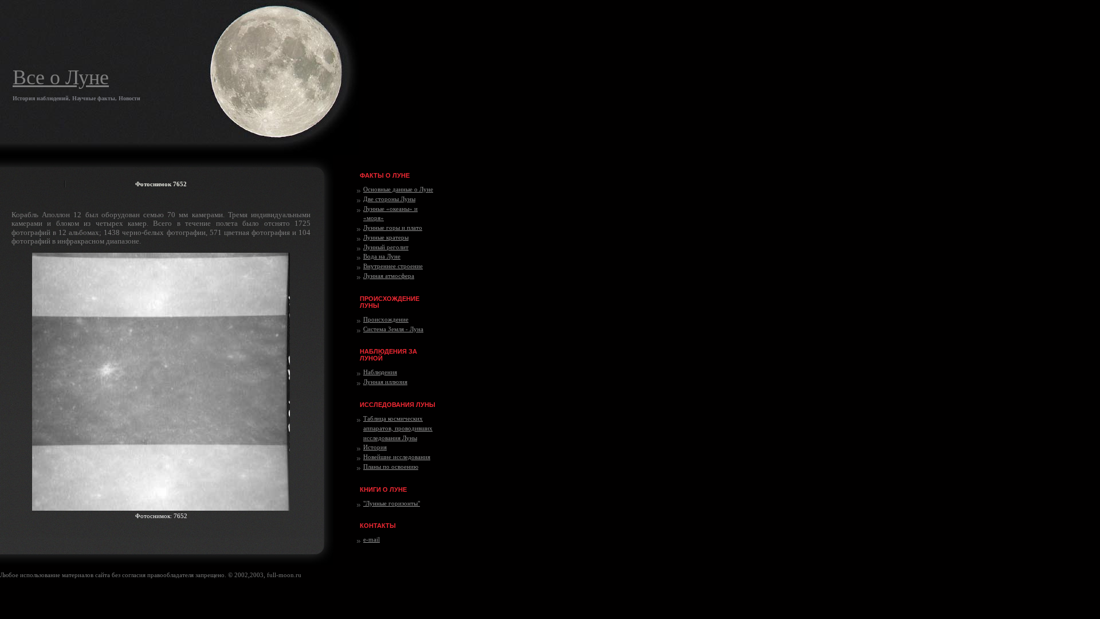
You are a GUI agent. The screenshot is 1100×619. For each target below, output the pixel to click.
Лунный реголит (385, 247)
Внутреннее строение (393, 266)
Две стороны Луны (389, 198)
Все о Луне (61, 77)
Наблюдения (380, 372)
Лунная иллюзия (385, 381)
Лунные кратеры (385, 237)
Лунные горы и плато (392, 227)
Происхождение (385, 319)
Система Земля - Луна (393, 329)
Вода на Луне (381, 256)
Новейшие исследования (396, 456)
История (375, 447)
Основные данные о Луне (398, 189)
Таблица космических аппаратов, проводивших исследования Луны (398, 428)
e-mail (371, 539)
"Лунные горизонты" (391, 503)
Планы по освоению (390, 466)
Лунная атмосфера (388, 275)
